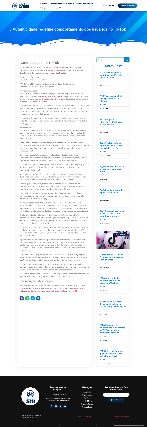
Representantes (56, 3)
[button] (22, 298)
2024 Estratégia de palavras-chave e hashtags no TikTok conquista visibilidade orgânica (112, 329)
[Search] (126, 59)
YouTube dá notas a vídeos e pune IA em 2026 (112, 191)
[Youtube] (65, 406)
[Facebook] (56, 406)
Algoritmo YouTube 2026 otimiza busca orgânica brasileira (112, 169)
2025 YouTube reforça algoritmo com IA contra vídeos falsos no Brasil (111, 145)
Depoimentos (88, 3)
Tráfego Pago (87, 407)
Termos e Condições (84, 416)
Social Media (67, 3)
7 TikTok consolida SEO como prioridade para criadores (111, 98)
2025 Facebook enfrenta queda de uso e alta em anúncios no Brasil (111, 354)
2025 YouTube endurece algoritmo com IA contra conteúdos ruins (111, 75)
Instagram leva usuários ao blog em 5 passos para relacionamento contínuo (66, 8)
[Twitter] (60, 406)
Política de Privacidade (121, 416)
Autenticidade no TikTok (59, 70)
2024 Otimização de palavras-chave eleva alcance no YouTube (110, 281)
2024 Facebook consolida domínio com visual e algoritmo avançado (112, 213)
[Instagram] (52, 406)
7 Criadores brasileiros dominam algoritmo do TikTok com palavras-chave (113, 304)
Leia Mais (103, 81)
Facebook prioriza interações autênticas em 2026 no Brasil (111, 122)
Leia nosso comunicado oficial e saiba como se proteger (129, 425)
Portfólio (79, 3)
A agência (43, 3)
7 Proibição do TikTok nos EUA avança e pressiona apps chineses (112, 257)
